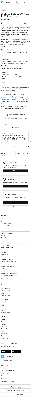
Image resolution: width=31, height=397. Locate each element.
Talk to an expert (16, 387)
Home (2, 6)
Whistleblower (5, 368)
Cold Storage (4, 271)
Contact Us (4, 238)
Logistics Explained (6, 295)
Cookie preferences (6, 376)
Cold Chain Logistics (6, 264)
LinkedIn (2, 346)
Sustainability (4, 333)
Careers (3, 319)
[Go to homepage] (6, 2)
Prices (2, 219)
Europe (20, 118)
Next (28, 146)
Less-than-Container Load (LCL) (9, 261)
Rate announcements (7, 133)
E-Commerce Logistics (7, 259)
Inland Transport (5, 250)
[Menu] (28, 2)
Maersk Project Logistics (7, 266)
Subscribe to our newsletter (16, 394)
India (26, 118)
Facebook (5, 347)
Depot (2, 268)
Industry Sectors (5, 290)
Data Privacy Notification (7, 370)
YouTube (8, 346)
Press (2, 331)
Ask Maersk (17, 2)
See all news (15, 127)
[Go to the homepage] (7, 357)
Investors (3, 324)
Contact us (15, 186)
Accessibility (4, 336)
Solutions (15, 171)
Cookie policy (4, 373)
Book (2, 221)
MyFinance (4, 303)
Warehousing (4, 254)
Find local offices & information (16, 390)
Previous (2, 146)
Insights (3, 293)
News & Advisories (6, 288)
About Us (3, 322)
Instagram (14, 346)
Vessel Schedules (5, 226)
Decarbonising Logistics (7, 275)
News (6, 6)
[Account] (24, 2)
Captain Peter (4, 310)
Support (21, 2)
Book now (15, 207)
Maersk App (4, 305)
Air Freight (3, 257)
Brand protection (5, 378)
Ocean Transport (5, 245)
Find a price (15, 203)
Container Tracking (6, 223)
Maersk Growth (5, 338)
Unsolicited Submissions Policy (9, 381)
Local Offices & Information (8, 233)
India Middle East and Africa (10, 118)
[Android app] (16, 351)
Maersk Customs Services (7, 247)
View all (3, 281)
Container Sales (5, 329)
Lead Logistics (4, 252)
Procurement (4, 326)
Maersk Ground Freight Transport (9, 273)
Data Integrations (5, 307)
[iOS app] (6, 351)
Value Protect (4, 278)
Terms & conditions (6, 365)
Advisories (11, 6)
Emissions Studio (5, 312)
